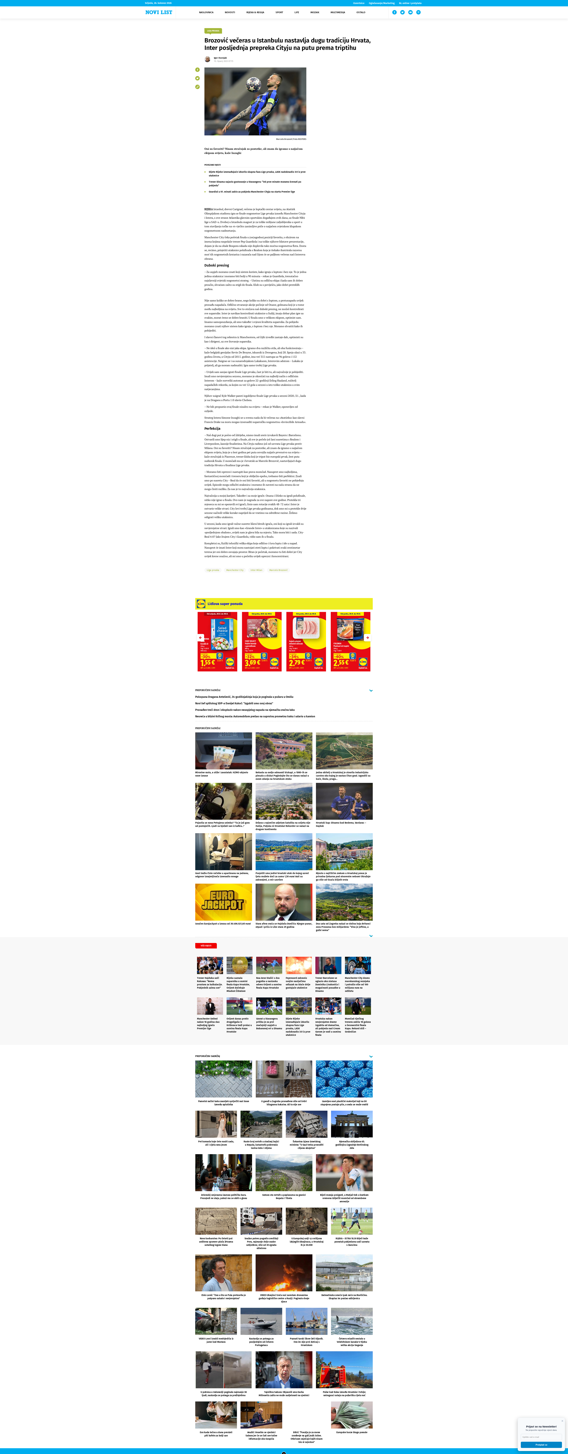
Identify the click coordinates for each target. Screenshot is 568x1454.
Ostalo (360, 12)
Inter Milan (256, 570)
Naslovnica (206, 12)
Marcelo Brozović (278, 570)
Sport (279, 12)
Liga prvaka (213, 570)
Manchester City (234, 570)
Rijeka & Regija (255, 12)
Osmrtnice (358, 3)
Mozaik (314, 12)
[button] (367, 637)
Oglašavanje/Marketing (382, 3)
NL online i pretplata (410, 3)
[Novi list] (159, 12)
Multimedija (338, 12)
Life (297, 12)
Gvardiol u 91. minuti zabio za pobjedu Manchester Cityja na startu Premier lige (252, 191)
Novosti (230, 12)
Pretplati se (541, 1444)
